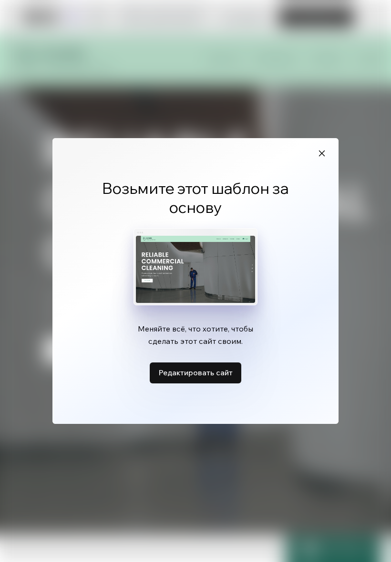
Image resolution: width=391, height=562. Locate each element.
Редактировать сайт (195, 372)
